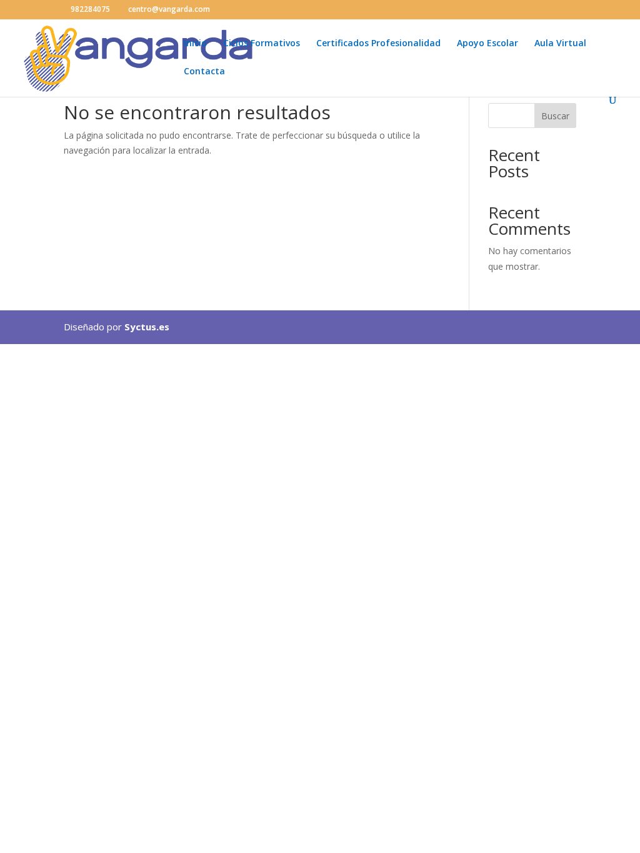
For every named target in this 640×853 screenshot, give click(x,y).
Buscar (555, 116)
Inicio (195, 44)
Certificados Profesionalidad (378, 44)
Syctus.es (146, 326)
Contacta (204, 72)
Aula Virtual (560, 44)
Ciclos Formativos (261, 44)
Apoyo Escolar (487, 44)
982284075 (90, 9)
